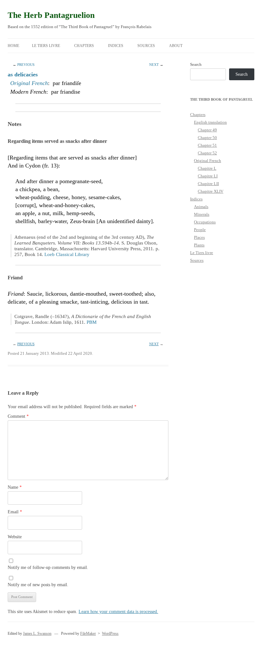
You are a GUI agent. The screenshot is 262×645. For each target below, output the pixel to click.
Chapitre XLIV (210, 191)
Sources (146, 45)
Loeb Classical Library (66, 254)
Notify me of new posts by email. (38, 584)
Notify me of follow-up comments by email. (48, 567)
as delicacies (23, 74)
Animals (201, 206)
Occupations (205, 222)
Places (199, 237)
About (175, 45)
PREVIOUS (26, 64)
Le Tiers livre (46, 45)
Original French (29, 83)
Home (13, 45)
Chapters (84, 45)
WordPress (110, 633)
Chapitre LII (208, 183)
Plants (199, 245)
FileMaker (88, 633)
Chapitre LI (208, 176)
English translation (210, 122)
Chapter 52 (207, 153)
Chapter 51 (207, 145)
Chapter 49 (207, 130)
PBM (91, 322)
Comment (18, 416)
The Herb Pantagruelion (51, 15)
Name (15, 487)
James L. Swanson (37, 633)
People (200, 229)
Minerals (201, 214)
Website (15, 536)
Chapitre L (207, 168)
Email (15, 511)
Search (196, 64)
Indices (115, 45)
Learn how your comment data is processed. (118, 611)
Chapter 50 (207, 137)
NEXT (154, 64)
